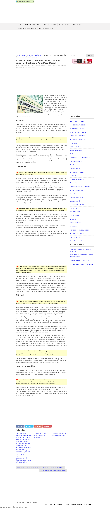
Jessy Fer (19, 65)
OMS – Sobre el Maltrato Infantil (79, 260)
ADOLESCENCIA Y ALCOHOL (78, 125)
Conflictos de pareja (46, 28)
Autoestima (73, 143)
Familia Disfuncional (76, 183)
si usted (58, 65)
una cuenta (32, 67)
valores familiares (75, 223)
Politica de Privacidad (76, 504)
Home (18, 55)
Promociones (74, 208)
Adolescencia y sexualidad (27, 28)
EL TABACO (73, 176)
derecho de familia (75, 165)
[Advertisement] (64, 11)
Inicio (19, 25)
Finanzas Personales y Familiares (31, 55)
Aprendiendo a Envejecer (77, 139)
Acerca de (52, 504)
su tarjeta (63, 65)
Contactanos (60, 504)
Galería (67, 504)
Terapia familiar (64, 25)
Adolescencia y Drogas (77, 128)
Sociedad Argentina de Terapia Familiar (81, 264)
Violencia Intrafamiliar (76, 241)
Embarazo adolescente (32, 25)
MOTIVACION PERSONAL (77, 205)
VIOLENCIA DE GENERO (77, 234)
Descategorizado (75, 168)
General (72, 194)
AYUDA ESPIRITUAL (75, 147)
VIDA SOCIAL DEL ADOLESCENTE (79, 230)
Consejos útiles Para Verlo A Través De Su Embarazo (40, 435)
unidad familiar (74, 219)
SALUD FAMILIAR (75, 212)
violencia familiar (75, 237)
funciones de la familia (76, 190)
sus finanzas (19, 67)
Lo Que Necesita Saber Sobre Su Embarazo (53, 470)
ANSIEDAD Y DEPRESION (77, 136)
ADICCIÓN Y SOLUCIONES (77, 121)
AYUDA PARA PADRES (76, 150)
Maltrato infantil (50, 25)
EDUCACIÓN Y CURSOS (77, 172)
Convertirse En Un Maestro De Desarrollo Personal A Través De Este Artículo (40, 468)
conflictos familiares (76, 161)
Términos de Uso (88, 504)
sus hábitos (25, 67)
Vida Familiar (77, 25)
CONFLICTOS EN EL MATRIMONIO (79, 157)
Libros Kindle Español (76, 197)
